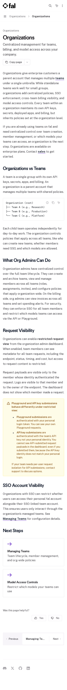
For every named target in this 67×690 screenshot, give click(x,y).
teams (59, 78)
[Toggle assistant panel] (56, 5)
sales (41, 151)
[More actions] (62, 5)
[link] (33, 552)
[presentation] (33, 209)
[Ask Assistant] (58, 202)
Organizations (11, 30)
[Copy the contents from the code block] (53, 202)
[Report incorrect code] (47, 202)
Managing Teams (14, 518)
